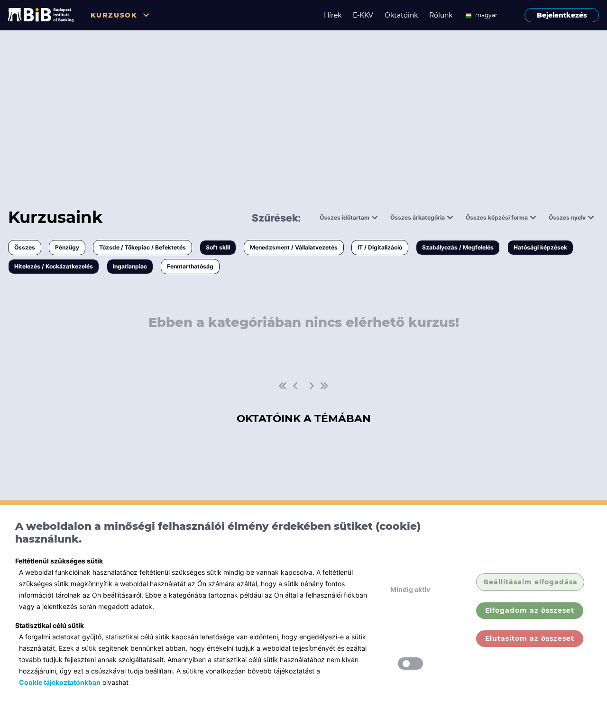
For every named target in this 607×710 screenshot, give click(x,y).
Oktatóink (401, 15)
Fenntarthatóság (190, 266)
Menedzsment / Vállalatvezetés (294, 247)
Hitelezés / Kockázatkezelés (53, 266)
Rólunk (440, 15)
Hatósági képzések (540, 247)
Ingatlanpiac (130, 266)
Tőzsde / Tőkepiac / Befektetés (142, 247)
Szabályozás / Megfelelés (458, 247)
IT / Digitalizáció (380, 247)
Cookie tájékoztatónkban (60, 682)
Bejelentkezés (562, 15)
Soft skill (218, 247)
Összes (24, 247)
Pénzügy (67, 247)
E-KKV (363, 15)
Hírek (332, 15)
